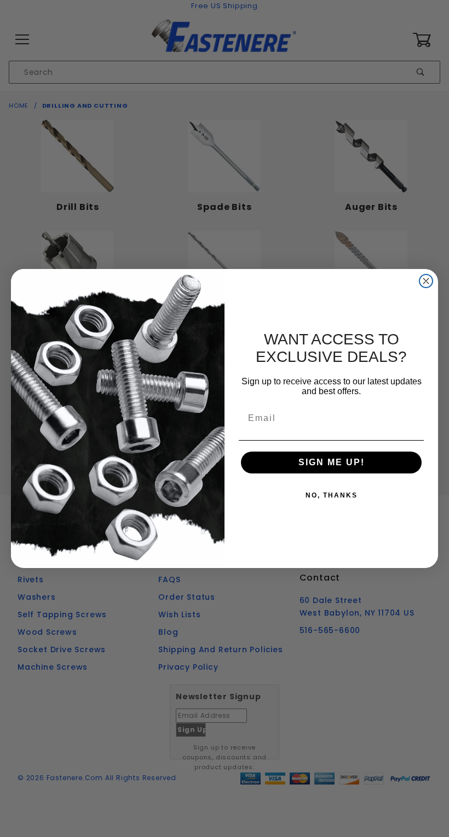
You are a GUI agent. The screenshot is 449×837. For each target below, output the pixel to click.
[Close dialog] (426, 281)
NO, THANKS (332, 495)
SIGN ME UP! (331, 462)
